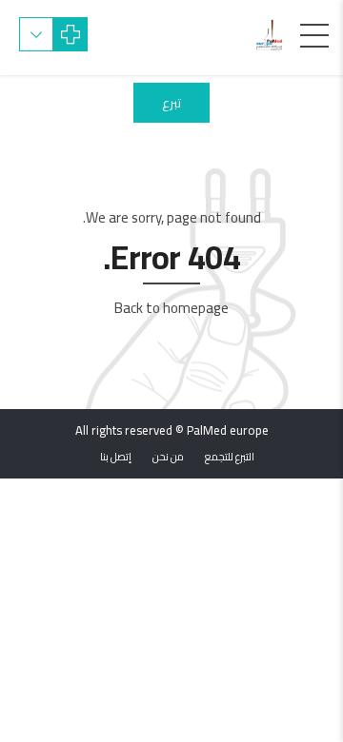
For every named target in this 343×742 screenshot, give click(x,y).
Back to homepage (171, 308)
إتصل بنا (115, 456)
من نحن (168, 456)
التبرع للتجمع (229, 456)
